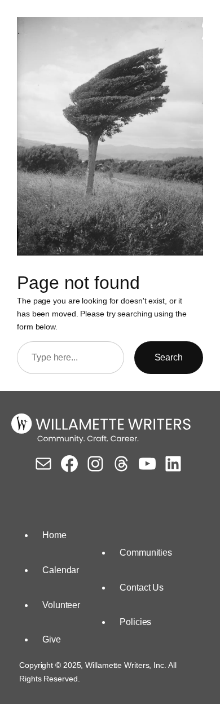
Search (169, 357)
